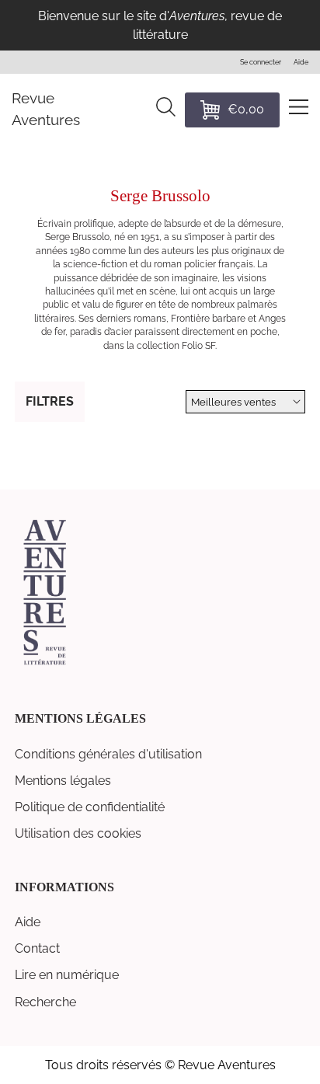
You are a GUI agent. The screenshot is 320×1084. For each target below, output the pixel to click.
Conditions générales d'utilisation (108, 754)
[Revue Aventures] (45, 663)
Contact (37, 948)
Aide (27, 922)
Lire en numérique (67, 974)
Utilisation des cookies (78, 833)
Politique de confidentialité (90, 807)
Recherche (45, 1002)
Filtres (50, 401)
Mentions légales (63, 780)
